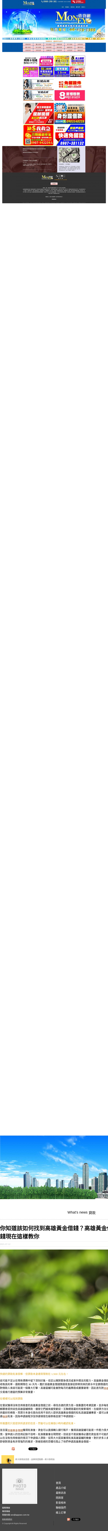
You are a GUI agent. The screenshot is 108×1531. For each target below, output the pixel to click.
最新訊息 (61, 1492)
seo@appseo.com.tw (20, 1515)
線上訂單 (61, 1512)
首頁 (58, 1483)
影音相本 (61, 1502)
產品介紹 (61, 1488)
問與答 (59, 1497)
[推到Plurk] (13, 1448)
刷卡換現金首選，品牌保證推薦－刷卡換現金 (35, 1459)
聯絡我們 (61, 1507)
